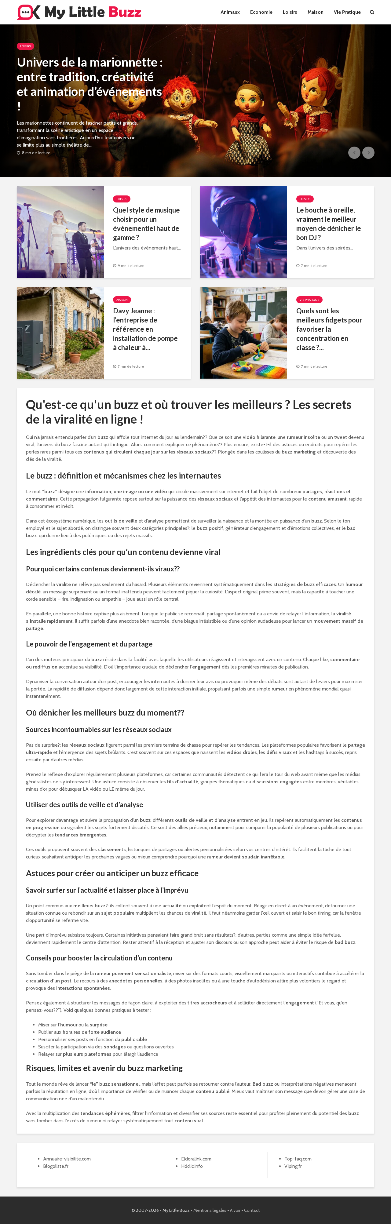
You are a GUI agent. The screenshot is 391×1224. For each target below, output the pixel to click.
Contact (252, 1210)
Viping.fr (293, 1166)
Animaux (230, 12)
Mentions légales (209, 1210)
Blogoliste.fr (55, 1166)
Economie (261, 12)
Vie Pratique (347, 12)
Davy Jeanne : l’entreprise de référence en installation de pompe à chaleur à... (145, 329)
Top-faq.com (298, 1159)
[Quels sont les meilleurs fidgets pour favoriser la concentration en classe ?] (243, 332)
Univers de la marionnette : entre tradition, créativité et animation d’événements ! (90, 84)
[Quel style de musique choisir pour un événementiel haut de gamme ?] (60, 232)
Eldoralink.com (196, 1159)
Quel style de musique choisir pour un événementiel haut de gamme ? (146, 224)
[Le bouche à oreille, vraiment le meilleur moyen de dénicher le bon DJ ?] (243, 232)
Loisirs (290, 12)
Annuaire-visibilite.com (67, 1159)
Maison (315, 12)
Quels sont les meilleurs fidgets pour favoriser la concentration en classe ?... (329, 329)
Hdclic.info (192, 1166)
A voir (235, 1210)
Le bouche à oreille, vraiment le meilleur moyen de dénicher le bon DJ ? (328, 224)
